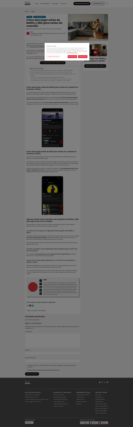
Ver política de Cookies (72, 52)
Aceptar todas (82, 56)
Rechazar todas (72, 56)
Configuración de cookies (53, 56)
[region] (66, 52)
